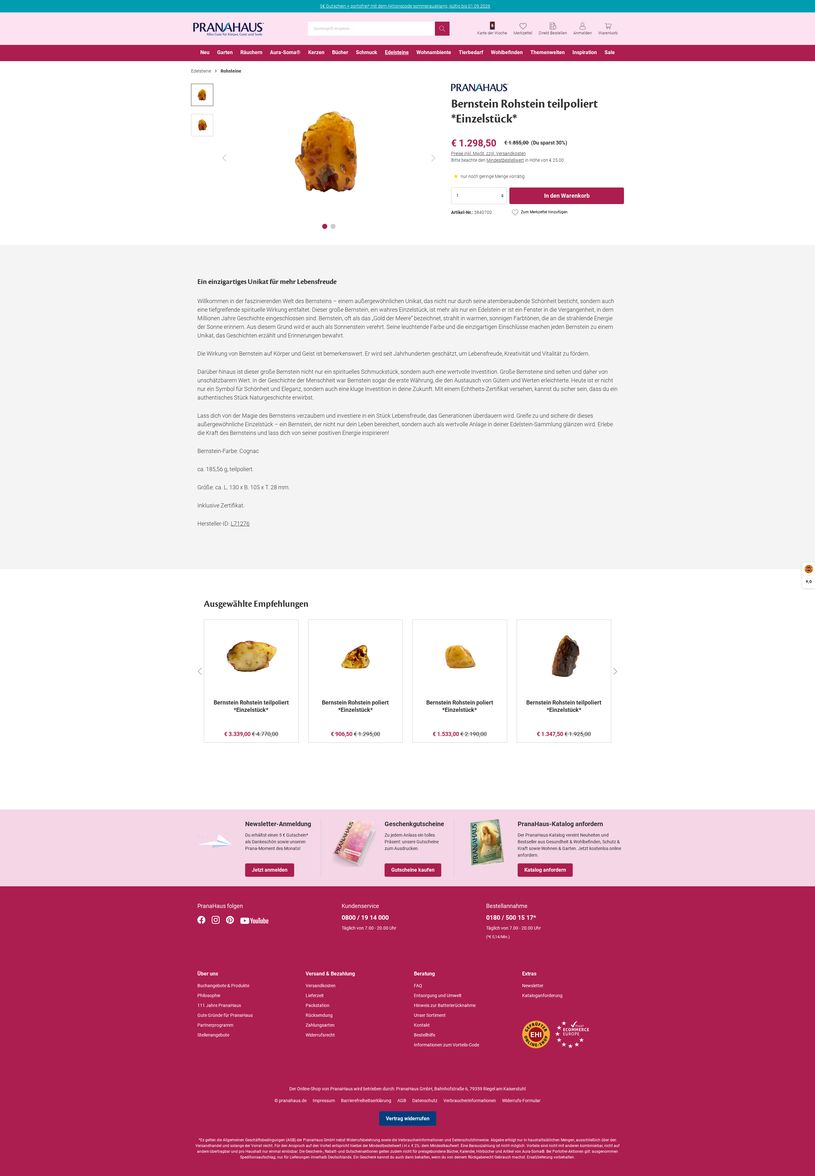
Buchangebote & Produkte (223, 985)
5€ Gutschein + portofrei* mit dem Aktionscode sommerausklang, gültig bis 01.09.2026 (405, 6)
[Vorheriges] (224, 158)
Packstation (318, 1005)
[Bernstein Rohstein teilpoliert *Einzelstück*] (251, 657)
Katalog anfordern (545, 870)
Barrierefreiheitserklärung (366, 1100)
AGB (401, 1100)
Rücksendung (319, 1015)
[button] (200, 670)
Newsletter (532, 985)
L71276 (240, 523)
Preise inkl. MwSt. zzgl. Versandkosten (488, 153)
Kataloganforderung (542, 995)
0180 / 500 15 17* (511, 917)
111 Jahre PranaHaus (219, 1005)
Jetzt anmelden (269, 870)
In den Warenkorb (567, 195)
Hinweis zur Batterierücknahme (445, 1005)
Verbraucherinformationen (469, 1100)
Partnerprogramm (215, 1025)
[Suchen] (442, 29)
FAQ (418, 985)
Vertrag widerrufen (407, 1119)
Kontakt (422, 1025)
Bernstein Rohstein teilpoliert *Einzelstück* (251, 706)
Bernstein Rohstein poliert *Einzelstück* (355, 706)
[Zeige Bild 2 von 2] (333, 226)
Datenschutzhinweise (470, 1140)
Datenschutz (424, 1100)
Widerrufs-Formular (521, 1100)
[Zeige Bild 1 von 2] (324, 226)
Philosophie (208, 995)
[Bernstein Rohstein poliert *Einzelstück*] (356, 657)
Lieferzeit (315, 995)
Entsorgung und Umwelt (438, 995)
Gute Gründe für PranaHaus (225, 1015)
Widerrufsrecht (320, 1035)
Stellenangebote (213, 1035)
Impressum (324, 1100)
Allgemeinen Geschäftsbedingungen (254, 1140)
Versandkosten (321, 985)
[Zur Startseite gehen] (228, 27)
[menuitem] (204, 53)
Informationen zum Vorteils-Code (446, 1044)
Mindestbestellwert (505, 160)
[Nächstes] (433, 158)
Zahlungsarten (320, 1025)
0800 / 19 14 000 (365, 917)
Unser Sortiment (430, 1015)
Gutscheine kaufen (413, 870)
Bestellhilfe (424, 1035)
